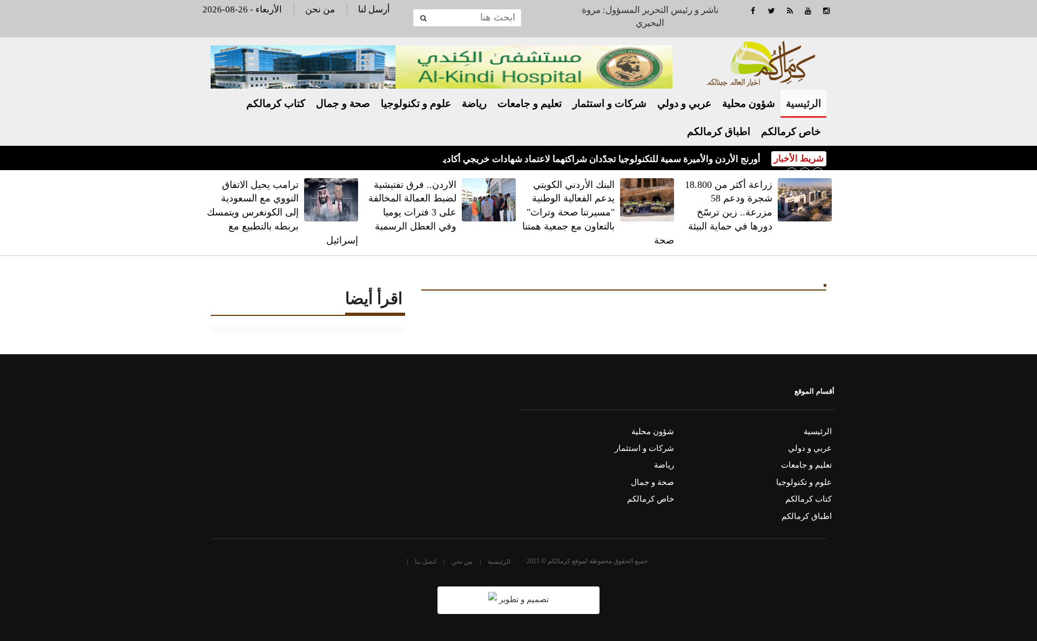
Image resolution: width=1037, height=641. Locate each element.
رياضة (474, 103)
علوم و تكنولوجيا (416, 103)
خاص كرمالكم (791, 131)
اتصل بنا (425, 561)
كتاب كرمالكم (275, 103)
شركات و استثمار (610, 103)
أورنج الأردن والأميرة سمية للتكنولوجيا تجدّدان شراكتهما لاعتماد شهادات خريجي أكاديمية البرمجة (580, 159)
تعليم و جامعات (529, 103)
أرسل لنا (374, 9)
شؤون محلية (748, 103)
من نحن (320, 9)
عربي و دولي (684, 103)
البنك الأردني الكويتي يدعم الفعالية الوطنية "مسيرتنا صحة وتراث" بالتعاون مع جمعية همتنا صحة (598, 212)
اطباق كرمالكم (718, 131)
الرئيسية (803, 103)
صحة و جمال (343, 103)
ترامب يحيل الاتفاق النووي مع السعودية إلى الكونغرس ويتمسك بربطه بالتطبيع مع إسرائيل (282, 212)
